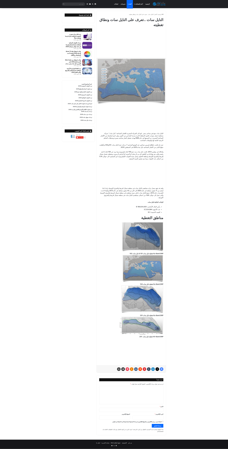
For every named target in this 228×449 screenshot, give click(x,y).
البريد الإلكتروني (159, 414)
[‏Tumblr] (149, 369)
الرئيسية (147, 4)
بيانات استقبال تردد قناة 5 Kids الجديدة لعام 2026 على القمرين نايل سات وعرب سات (73, 61)
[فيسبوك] (161, 369)
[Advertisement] (131, 41)
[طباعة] (119, 369)
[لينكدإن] (153, 369)
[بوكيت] (127, 369)
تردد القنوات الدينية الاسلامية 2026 (83, 100)
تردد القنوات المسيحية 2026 (85, 94)
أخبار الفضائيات (139, 4)
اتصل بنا (98, 443)
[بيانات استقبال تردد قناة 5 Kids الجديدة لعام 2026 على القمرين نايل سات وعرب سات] (87, 62)
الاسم (161, 406)
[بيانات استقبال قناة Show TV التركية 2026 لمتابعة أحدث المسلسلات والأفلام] (87, 54)
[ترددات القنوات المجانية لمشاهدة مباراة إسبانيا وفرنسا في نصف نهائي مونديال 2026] (87, 45)
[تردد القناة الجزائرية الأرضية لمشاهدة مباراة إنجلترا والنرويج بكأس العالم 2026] (87, 71)
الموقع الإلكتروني (126, 414)
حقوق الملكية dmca (116, 443)
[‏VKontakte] (136, 369)
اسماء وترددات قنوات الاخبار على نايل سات (81, 103)
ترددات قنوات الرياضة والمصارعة (84, 106)
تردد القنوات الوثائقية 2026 (85, 97)
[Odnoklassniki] (131, 369)
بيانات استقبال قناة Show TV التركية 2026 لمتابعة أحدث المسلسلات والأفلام (73, 53)
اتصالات (116, 4)
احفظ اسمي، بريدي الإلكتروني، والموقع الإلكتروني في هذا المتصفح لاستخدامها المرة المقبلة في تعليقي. (137, 421)
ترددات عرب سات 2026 (86, 114)
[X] (157, 369)
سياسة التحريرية (105, 443)
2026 (69, 103)
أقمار (130, 4)
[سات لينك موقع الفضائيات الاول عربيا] (159, 4)
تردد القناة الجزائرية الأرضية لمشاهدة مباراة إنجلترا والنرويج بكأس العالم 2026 (73, 70)
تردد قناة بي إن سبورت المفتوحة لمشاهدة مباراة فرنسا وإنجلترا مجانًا (73, 36)
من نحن (130, 443)
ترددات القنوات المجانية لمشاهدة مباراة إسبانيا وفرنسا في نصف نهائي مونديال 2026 (73, 44)
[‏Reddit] (140, 369)
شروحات (123, 4)
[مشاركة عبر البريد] (123, 369)
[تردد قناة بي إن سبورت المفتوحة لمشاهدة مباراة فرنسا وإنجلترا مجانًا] (87, 36)
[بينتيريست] (144, 369)
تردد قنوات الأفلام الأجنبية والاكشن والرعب (81, 109)
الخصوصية (124, 443)
